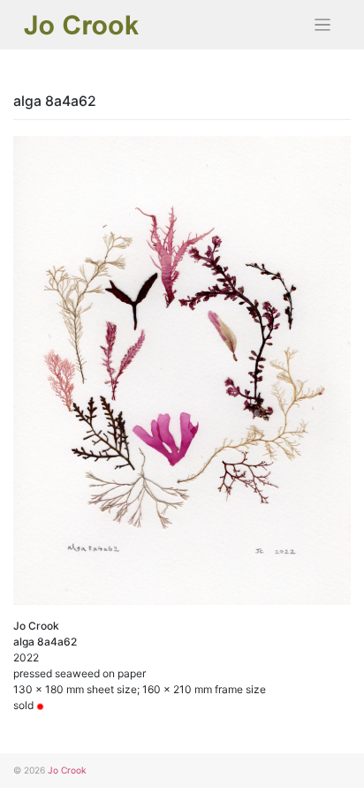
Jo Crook (67, 770)
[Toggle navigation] (323, 25)
